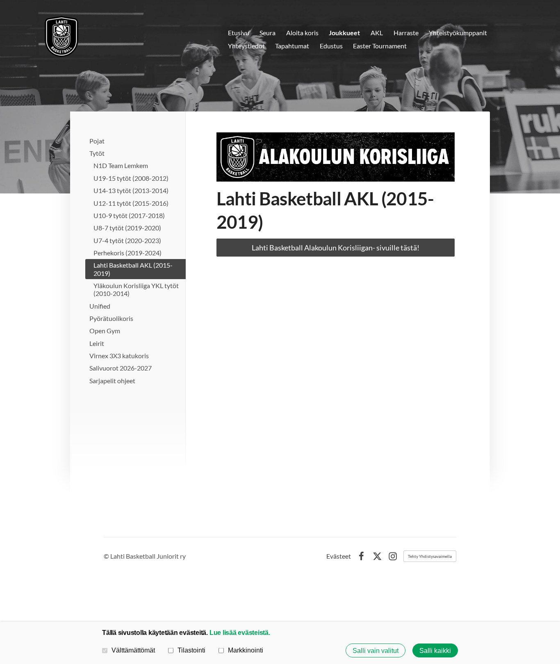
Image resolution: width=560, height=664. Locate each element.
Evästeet (338, 556)
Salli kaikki (435, 650)
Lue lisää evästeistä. (239, 632)
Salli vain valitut (375, 650)
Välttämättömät (133, 650)
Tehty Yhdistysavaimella (430, 556)
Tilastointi (191, 650)
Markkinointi (245, 650)
